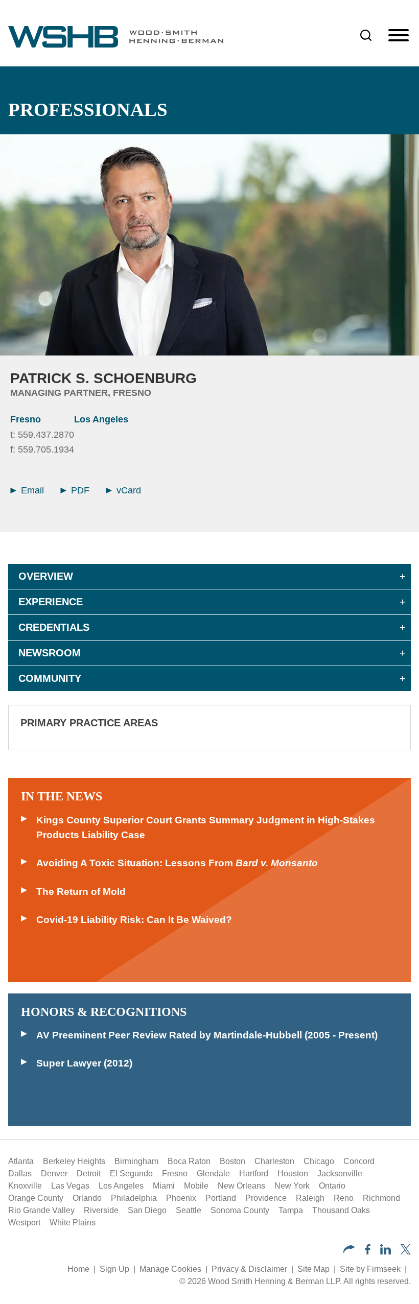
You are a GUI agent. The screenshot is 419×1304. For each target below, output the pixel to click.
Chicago (319, 1161)
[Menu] (398, 35)
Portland (220, 1198)
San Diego (147, 1210)
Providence (266, 1198)
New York (292, 1185)
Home (78, 1269)
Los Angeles (101, 419)
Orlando (87, 1198)
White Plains (73, 1222)
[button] (349, 1250)
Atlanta (21, 1161)
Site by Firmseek (370, 1269)
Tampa (290, 1210)
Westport (24, 1222)
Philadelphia (134, 1198)
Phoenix (181, 1198)
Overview (45, 576)
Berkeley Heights (74, 1161)
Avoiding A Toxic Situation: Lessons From (177, 863)
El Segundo (131, 1173)
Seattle (188, 1210)
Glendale (213, 1173)
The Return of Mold (81, 891)
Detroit (89, 1173)
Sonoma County (240, 1210)
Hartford (253, 1173)
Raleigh (310, 1198)
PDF (78, 490)
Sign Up (114, 1269)
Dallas (20, 1173)
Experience (50, 601)
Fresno (25, 419)
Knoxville (25, 1185)
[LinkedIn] (385, 1251)
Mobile (196, 1185)
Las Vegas (70, 1185)
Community (49, 678)
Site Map (313, 1269)
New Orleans (241, 1185)
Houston (292, 1173)
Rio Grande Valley (41, 1210)
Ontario (332, 1185)
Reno (344, 1198)
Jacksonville (339, 1173)
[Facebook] (367, 1251)
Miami (164, 1185)
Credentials (53, 627)
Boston (232, 1161)
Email (31, 490)
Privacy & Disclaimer (249, 1269)
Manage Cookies (170, 1269)
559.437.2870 (46, 435)
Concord (359, 1161)
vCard (127, 490)
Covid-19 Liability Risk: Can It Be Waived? (134, 919)
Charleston (274, 1161)
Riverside (101, 1210)
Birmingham (136, 1161)
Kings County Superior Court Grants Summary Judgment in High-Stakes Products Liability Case (205, 827)
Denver (54, 1173)
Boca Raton (189, 1161)
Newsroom (49, 652)
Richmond (381, 1198)
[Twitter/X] (406, 1251)
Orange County (35, 1198)
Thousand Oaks (341, 1210)
